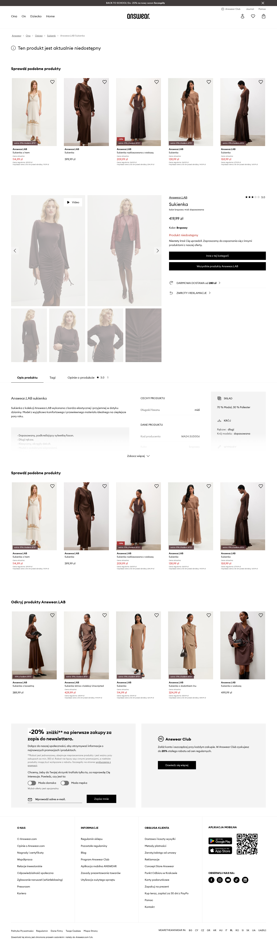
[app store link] (220, 849)
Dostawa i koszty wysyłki (160, 839)
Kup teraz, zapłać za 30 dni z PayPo (166, 893)
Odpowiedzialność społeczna (35, 873)
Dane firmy (57, 931)
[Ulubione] (253, 16)
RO (237, 930)
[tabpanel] (138, 421)
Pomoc (149, 900)
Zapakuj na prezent (157, 886)
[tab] (88, 377)
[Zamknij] (263, 3)
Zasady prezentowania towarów (101, 873)
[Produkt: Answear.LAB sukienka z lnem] (34, 112)
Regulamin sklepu (92, 839)
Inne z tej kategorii (217, 255)
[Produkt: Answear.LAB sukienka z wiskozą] (242, 645)
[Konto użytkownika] (242, 16)
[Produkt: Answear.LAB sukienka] (86, 112)
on (24, 16)
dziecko (36, 16)
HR (214, 930)
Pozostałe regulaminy (94, 846)
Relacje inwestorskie (29, 866)
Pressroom (23, 886)
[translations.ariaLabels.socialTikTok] (236, 880)
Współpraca (24, 859)
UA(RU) (262, 930)
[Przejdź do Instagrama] (220, 880)
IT (226, 930)
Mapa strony (91, 931)
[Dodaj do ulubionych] (52, 82)
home (50, 16)
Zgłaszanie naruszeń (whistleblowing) (40, 879)
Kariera (21, 893)
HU (221, 930)
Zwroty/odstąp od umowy (160, 852)
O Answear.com (27, 839)
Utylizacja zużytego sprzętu (98, 879)
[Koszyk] (263, 16)
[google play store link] (220, 840)
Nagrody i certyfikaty (30, 852)
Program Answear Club (95, 859)
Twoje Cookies (73, 931)
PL (231, 930)
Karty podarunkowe (157, 879)
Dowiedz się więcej (176, 765)
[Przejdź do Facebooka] (211, 880)
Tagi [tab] (53, 377)
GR (208, 930)
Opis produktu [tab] (27, 377)
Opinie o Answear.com (31, 846)
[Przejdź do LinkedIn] (245, 880)
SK (247, 930)
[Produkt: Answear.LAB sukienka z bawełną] (34, 645)
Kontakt (150, 907)
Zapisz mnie (101, 799)
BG (190, 930)
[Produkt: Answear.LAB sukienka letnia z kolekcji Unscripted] (86, 645)
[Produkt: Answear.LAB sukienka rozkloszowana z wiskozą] (138, 112)
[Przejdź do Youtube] (228, 880)
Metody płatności (155, 846)
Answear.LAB (178, 197)
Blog (83, 852)
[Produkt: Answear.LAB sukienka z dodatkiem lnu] (190, 645)
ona (14, 16)
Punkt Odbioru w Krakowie (161, 873)
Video (75, 202)
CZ (202, 930)
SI (243, 930)
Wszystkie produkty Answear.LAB (217, 266)
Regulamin (42, 931)
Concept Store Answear (159, 866)
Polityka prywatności (22, 931)
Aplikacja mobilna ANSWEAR (99, 866)
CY (196, 930)
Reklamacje (152, 859)
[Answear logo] (138, 16)
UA (254, 930)
